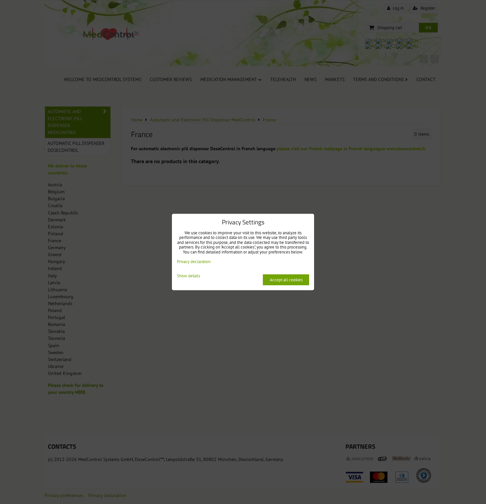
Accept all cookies (286, 280)
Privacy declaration (194, 261)
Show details (188, 276)
